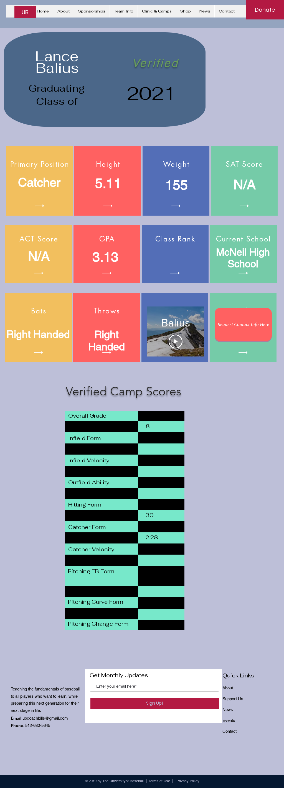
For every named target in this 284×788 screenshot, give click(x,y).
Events (228, 720)
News (227, 709)
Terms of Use (159, 781)
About (227, 687)
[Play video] (175, 341)
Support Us (232, 698)
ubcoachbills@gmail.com (45, 718)
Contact (229, 731)
